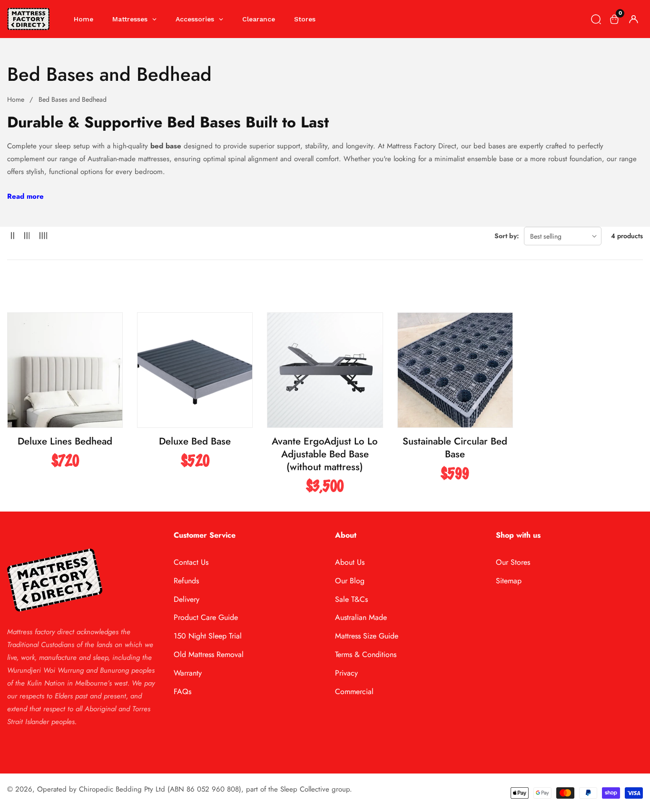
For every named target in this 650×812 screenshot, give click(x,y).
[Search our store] (596, 19)
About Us (349, 562)
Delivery (186, 599)
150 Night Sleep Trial (208, 635)
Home (15, 99)
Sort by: (506, 236)
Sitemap (509, 580)
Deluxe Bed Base (195, 441)
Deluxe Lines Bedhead (65, 441)
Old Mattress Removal (209, 654)
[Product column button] (12, 236)
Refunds (186, 580)
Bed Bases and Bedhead (73, 99)
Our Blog (349, 580)
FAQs (182, 691)
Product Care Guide (206, 617)
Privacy (346, 672)
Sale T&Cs (351, 599)
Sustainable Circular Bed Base (455, 447)
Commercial (354, 691)
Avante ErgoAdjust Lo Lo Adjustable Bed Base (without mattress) (325, 454)
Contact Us (191, 562)
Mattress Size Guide (366, 635)
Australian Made (361, 617)
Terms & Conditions (365, 654)
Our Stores (513, 562)
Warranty (188, 672)
